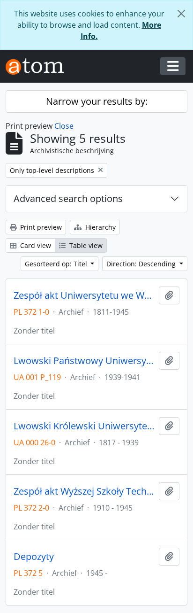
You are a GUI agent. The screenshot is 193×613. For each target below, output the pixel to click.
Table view (85, 245)
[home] (38, 66)
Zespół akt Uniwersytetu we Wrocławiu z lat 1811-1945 (84, 295)
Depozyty (34, 556)
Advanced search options (68, 198)
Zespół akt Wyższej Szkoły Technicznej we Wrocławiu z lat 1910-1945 (84, 491)
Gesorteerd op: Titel (57, 263)
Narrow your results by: (97, 101)
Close (64, 126)
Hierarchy (99, 227)
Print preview (40, 227)
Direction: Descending (142, 263)
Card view (34, 245)
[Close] (181, 13)
